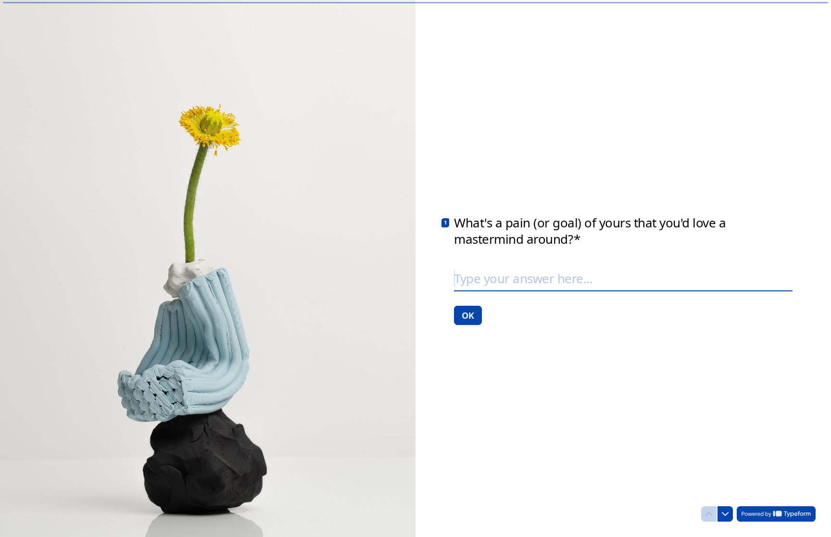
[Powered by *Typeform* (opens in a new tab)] (776, 514)
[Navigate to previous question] (709, 514)
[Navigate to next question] (725, 514)
